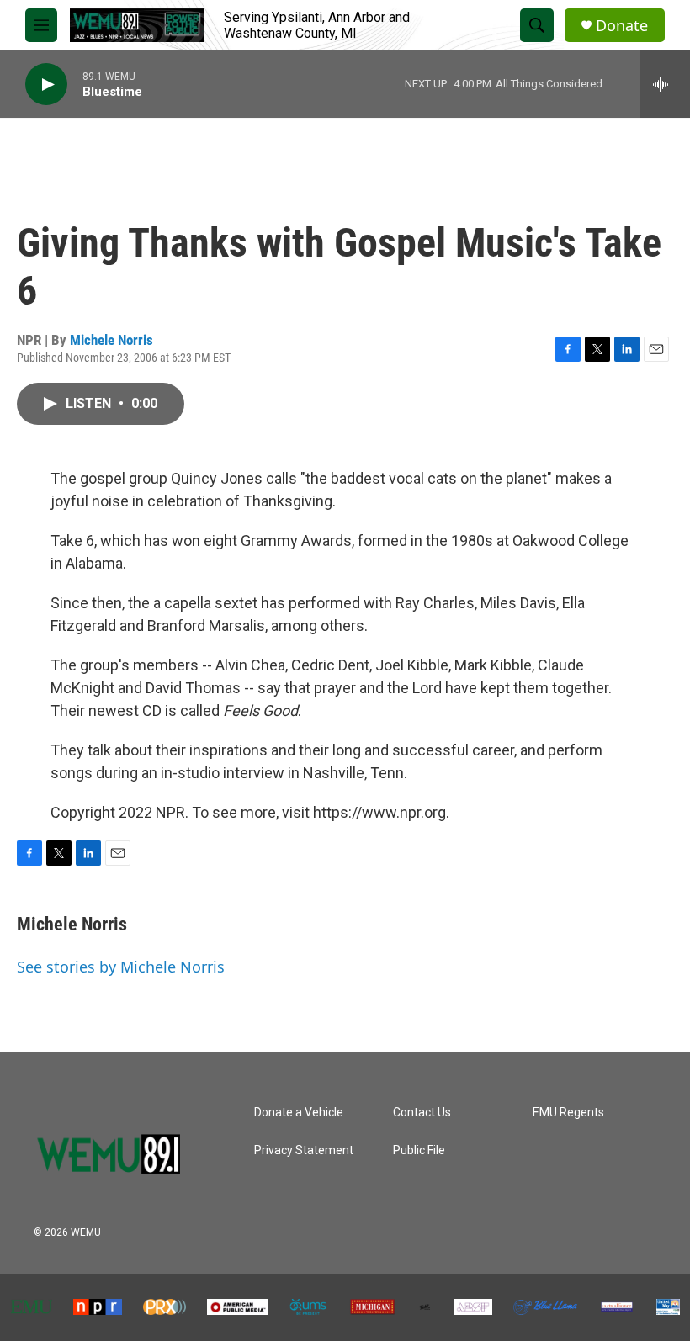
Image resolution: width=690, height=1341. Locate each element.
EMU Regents (568, 1112)
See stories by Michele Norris (121, 967)
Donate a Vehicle (298, 1112)
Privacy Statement (303, 1150)
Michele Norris (111, 339)
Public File (419, 1150)
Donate (622, 25)
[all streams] (665, 84)
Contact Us (422, 1112)
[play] (46, 84)
